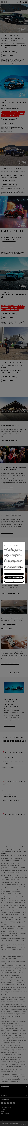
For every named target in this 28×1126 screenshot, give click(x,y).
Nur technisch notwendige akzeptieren (14, 577)
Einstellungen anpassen (14, 581)
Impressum (8, 570)
